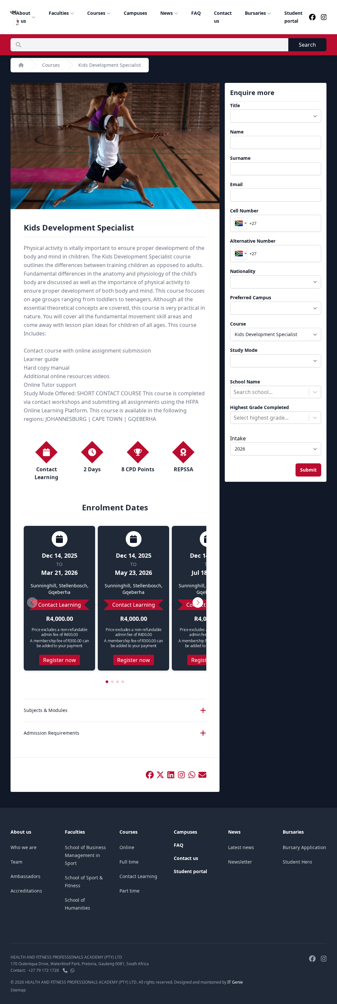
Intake (238, 438)
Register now (59, 660)
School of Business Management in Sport (85, 855)
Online (126, 847)
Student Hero (297, 862)
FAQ (196, 13)
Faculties (59, 13)
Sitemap (18, 990)
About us (23, 17)
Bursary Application (304, 847)
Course (238, 324)
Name (237, 132)
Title (235, 105)
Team (16, 862)
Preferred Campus (250, 297)
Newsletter (240, 862)
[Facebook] (312, 17)
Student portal (293, 17)
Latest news (241, 847)
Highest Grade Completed (259, 407)
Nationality (242, 271)
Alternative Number (252, 241)
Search (307, 44)
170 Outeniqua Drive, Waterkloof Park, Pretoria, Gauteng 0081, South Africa (80, 964)
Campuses (135, 13)
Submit (308, 470)
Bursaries (255, 13)
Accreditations (26, 891)
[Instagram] (324, 17)
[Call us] (65, 970)
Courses (96, 13)
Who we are (24, 847)
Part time (129, 891)
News (166, 13)
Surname (240, 158)
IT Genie (235, 982)
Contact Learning (138, 876)
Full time (129, 862)
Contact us (223, 17)
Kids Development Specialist (109, 65)
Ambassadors (25, 876)
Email (236, 184)
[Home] (21, 65)
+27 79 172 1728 (43, 970)
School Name (245, 382)
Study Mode (243, 350)
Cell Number (244, 211)
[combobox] (241, 223)
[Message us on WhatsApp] (72, 970)
